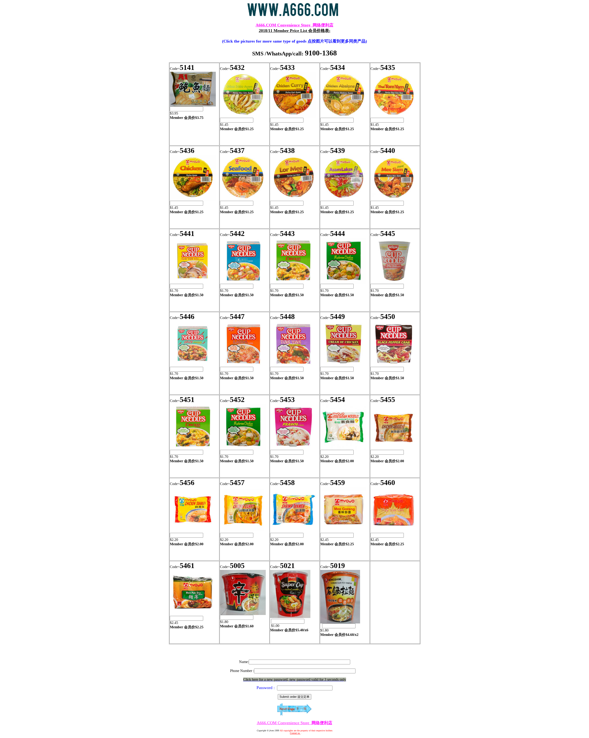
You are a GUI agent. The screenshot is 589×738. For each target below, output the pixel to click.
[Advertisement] (294, 653)
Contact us (295, 733)
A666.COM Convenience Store (294, 25)
